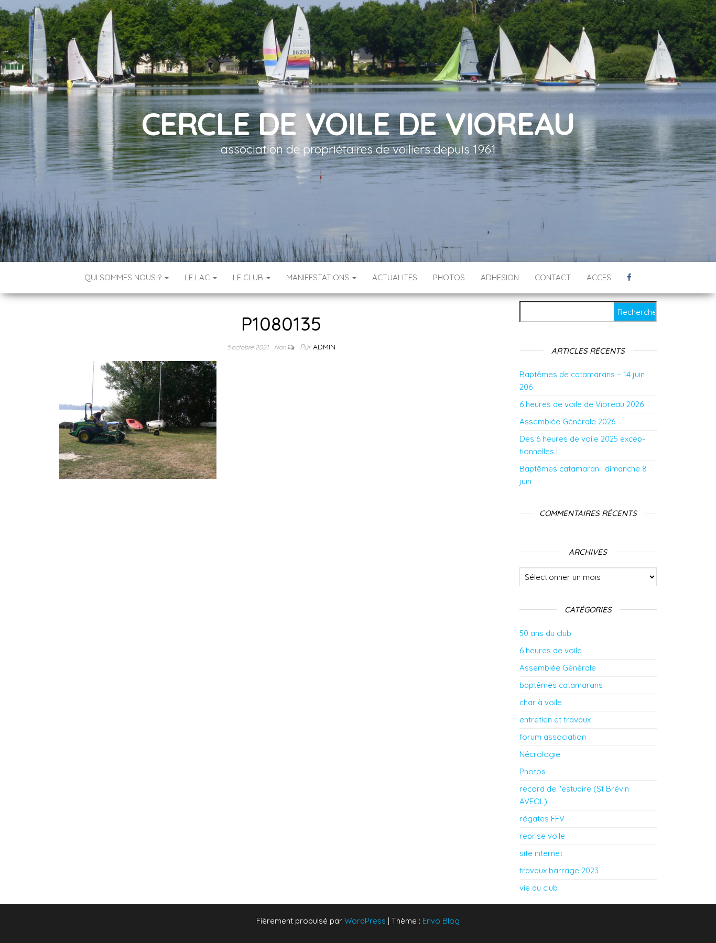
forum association (552, 737)
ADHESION (500, 277)
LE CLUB (249, 277)
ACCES (599, 277)
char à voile (540, 702)
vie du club (538, 888)
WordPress (365, 921)
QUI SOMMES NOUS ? (124, 277)
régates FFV (542, 819)
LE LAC (198, 277)
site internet (540, 853)
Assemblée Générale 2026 (567, 421)
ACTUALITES (394, 277)
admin (324, 347)
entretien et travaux (555, 720)
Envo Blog (441, 921)
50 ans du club (545, 633)
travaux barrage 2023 (559, 870)
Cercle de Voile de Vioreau (358, 123)
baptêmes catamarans (561, 685)
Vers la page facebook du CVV (629, 277)
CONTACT (553, 277)
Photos (532, 771)
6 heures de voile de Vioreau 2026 (581, 404)
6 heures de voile (550, 650)
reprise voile (542, 836)
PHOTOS (449, 277)
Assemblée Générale (557, 668)
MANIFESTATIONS (318, 277)
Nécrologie (539, 754)
